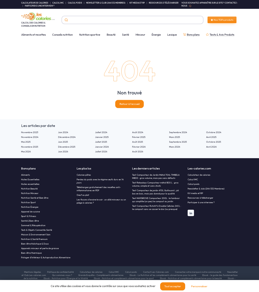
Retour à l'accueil (129, 104)
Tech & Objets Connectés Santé (36, 230)
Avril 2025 (211, 137)
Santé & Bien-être (30, 220)
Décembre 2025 (66, 146)
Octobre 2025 (213, 141)
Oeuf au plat (83, 195)
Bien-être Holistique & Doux (35, 243)
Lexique (172, 34)
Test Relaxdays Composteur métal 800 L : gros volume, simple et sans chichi (155, 184)
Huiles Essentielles (30, 179)
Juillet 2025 (101, 141)
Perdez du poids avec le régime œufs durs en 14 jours (100, 181)
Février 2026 (139, 146)
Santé (125, 34)
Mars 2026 (174, 146)
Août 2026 (137, 151)
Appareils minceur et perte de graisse (40, 248)
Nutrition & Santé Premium (34, 239)
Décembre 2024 (67, 137)
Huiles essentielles (30, 184)
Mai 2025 (26, 141)
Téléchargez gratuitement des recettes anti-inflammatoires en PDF (99, 189)
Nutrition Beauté (29, 188)
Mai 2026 (26, 151)
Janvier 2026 (102, 146)
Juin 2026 (63, 151)
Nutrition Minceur (29, 193)
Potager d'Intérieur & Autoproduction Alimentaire (45, 257)
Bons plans (193, 34)
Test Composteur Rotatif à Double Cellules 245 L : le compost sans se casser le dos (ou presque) (156, 207)
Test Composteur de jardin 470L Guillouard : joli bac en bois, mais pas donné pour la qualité (155, 192)
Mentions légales (32, 272)
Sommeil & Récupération (33, 225)
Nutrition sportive (89, 34)
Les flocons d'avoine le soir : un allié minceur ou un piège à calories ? (101, 201)
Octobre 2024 (213, 132)
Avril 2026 (211, 146)
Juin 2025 (63, 141)
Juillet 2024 (101, 132)
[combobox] (132, 20)
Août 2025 (137, 141)
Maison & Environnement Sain (35, 234)
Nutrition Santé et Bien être (34, 197)
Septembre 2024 (178, 132)
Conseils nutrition (62, 34)
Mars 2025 (174, 137)
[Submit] (66, 20)
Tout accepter (172, 286)
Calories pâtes (84, 175)
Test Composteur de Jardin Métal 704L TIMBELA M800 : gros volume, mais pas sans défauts (156, 176)
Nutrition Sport (28, 202)
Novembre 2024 (29, 137)
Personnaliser (199, 286)
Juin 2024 (63, 132)
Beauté (111, 34)
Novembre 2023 (29, 132)
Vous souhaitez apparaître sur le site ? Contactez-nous (209, 4)
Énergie (156, 34)
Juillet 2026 (101, 151)
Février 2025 (139, 137)
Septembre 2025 (178, 141)
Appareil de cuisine (30, 211)
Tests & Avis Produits (221, 34)
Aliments (25, 175)
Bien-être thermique (31, 253)
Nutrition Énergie (29, 207)
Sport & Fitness (28, 216)
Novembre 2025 (29, 146)
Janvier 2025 (102, 137)
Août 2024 (137, 132)
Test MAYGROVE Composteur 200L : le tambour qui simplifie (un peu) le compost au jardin (156, 200)
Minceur (140, 34)
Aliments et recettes (33, 34)
